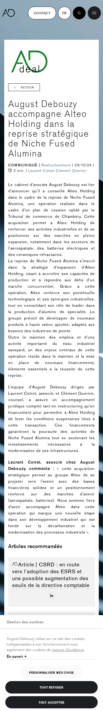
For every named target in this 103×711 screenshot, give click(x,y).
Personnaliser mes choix (51, 672)
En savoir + (17, 656)
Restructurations (56, 165)
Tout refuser (51, 687)
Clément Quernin (71, 170)
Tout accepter (51, 702)
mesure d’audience (68, 649)
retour (27, 87)
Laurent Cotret (41, 170)
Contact (42, 13)
